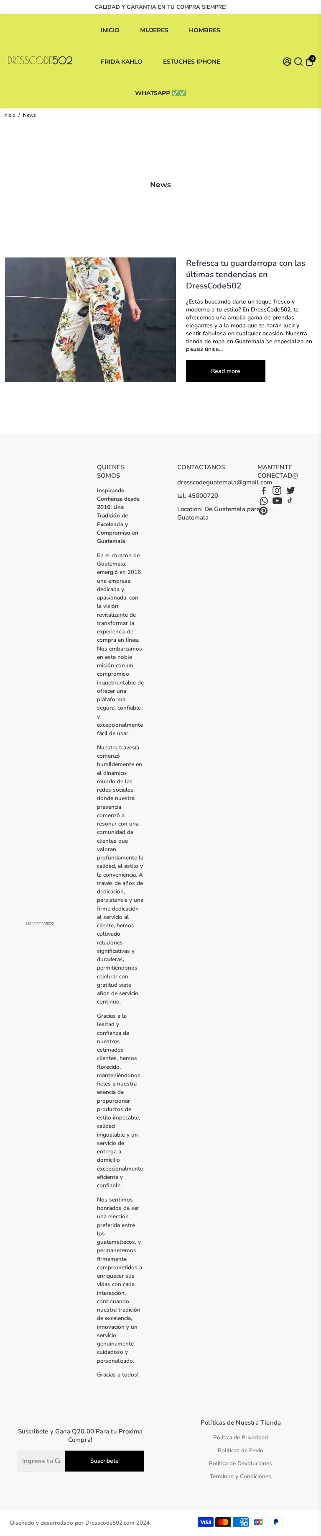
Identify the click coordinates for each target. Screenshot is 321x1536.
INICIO (110, 30)
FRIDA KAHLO (122, 61)
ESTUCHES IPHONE (191, 61)
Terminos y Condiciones (240, 1476)
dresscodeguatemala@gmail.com (224, 482)
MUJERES (154, 30)
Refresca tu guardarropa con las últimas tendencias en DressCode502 (245, 274)
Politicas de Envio (240, 1450)
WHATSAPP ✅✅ (160, 93)
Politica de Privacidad (240, 1437)
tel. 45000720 (197, 495)
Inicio (9, 115)
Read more (225, 371)
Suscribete (104, 1461)
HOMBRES (204, 30)
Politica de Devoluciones (240, 1463)
